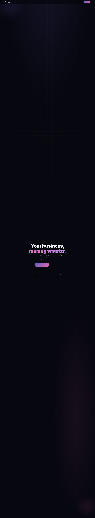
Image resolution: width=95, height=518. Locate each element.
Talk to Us (80, 1)
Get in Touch (55, 265)
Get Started (87, 1)
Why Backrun (43, 1)
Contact (49, 1)
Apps (38, 1)
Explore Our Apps (41, 265)
